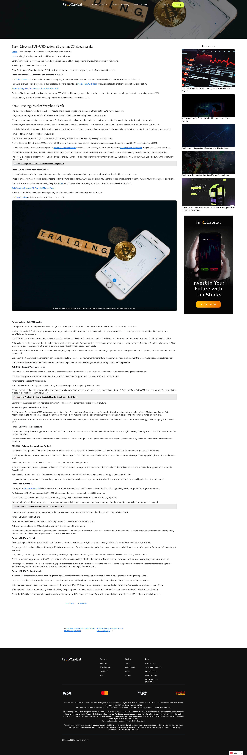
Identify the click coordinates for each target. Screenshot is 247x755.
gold (61, 183)
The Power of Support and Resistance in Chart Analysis (205, 148)
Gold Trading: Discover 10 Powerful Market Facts (33, 188)
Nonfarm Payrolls (32, 488)
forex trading (70, 603)
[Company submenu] (130, 4)
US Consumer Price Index (131, 147)
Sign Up (178, 4)
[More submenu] (149, 4)
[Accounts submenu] (108, 4)
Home (14, 51)
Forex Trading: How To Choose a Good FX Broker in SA (35, 88)
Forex (14, 56)
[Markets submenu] (118, 4)
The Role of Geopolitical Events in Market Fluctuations (205, 175)
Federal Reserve (22, 79)
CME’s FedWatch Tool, (87, 84)
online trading (82, 603)
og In (165, 4)
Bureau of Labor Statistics (65, 147)
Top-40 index (21, 197)
